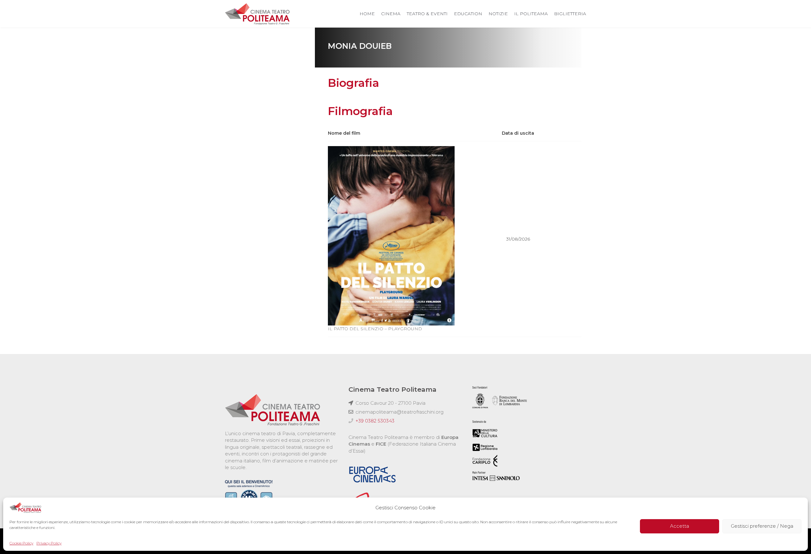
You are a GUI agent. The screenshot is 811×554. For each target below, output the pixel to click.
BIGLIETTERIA (570, 13)
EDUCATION (468, 13)
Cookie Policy (21, 543)
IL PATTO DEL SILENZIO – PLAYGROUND (375, 329)
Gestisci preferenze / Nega (762, 526)
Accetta (679, 526)
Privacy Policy (48, 543)
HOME (367, 13)
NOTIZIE (498, 13)
